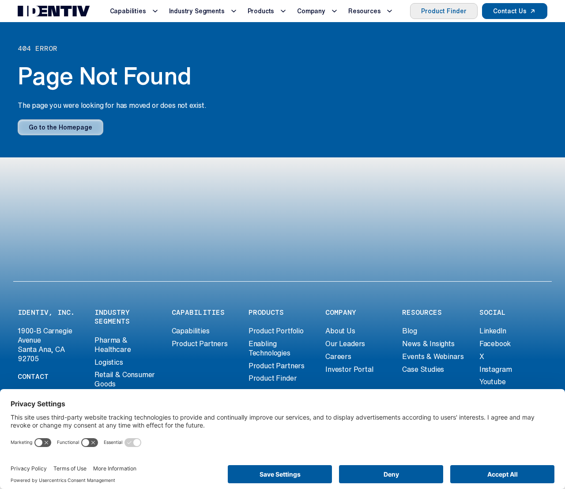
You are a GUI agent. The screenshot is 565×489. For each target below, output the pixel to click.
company (340, 312)
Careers (338, 356)
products (266, 312)
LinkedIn (493, 330)
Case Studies (423, 369)
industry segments (112, 317)
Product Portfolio (276, 330)
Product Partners (200, 343)
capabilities (198, 312)
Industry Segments (197, 11)
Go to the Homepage (60, 127)
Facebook (495, 343)
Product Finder (444, 11)
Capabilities (128, 11)
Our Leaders (345, 343)
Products (261, 11)
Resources (364, 11)
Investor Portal (349, 369)
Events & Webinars (432, 356)
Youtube (492, 381)
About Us (340, 330)
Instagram (495, 369)
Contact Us (510, 11)
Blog (409, 330)
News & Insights (428, 343)
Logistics (108, 362)
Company (311, 11)
